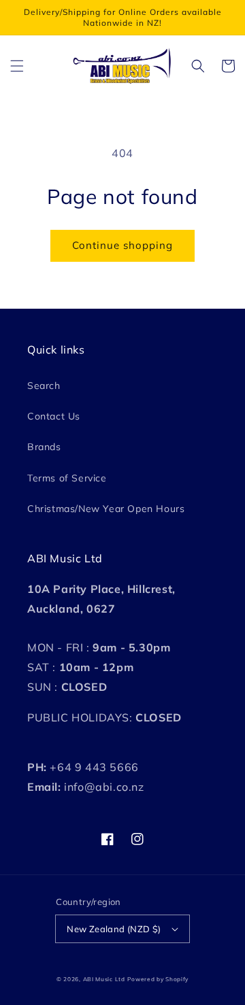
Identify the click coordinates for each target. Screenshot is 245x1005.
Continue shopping (122, 245)
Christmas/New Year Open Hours (105, 508)
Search (44, 385)
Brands (44, 447)
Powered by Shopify (158, 979)
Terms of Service (67, 478)
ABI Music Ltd (104, 979)
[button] (17, 66)
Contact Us (53, 416)
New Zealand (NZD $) (114, 928)
